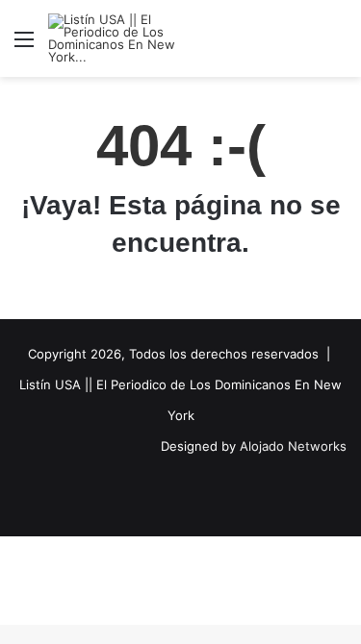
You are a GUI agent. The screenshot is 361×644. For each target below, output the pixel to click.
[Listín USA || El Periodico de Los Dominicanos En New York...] (125, 38)
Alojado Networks (293, 446)
